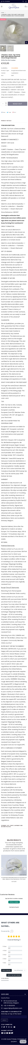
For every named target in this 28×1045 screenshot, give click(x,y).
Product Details (6, 120)
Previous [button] (2, 869)
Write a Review (6, 970)
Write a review (14, 902)
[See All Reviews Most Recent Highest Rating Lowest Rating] (19, 970)
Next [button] (25, 869)
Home (2, 12)
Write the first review (14, 975)
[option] (10, 48)
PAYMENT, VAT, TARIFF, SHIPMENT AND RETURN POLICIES (12, 826)
